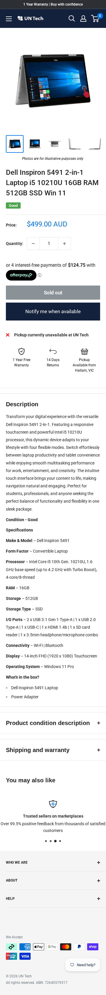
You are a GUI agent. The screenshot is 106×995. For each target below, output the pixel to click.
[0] (95, 18)
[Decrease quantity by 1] (33, 243)
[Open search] (72, 18)
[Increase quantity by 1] (64, 243)
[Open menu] (9, 18)
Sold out (53, 293)
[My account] (83, 18)
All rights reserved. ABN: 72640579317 (36, 983)
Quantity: (14, 243)
